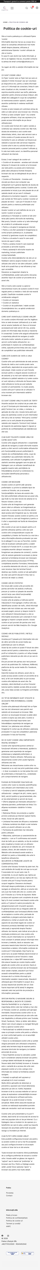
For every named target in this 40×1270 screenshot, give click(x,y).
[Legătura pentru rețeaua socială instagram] (8, 1235)
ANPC (8, 1226)
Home (5, 22)
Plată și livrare (11, 1215)
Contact (9, 1195)
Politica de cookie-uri (14, 1221)
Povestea (9, 1193)
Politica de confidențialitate (16, 1218)
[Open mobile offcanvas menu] (12, 8)
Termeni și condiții (13, 1223)
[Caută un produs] (26, 8)
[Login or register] (37, 9)
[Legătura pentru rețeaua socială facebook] (2, 1235)
